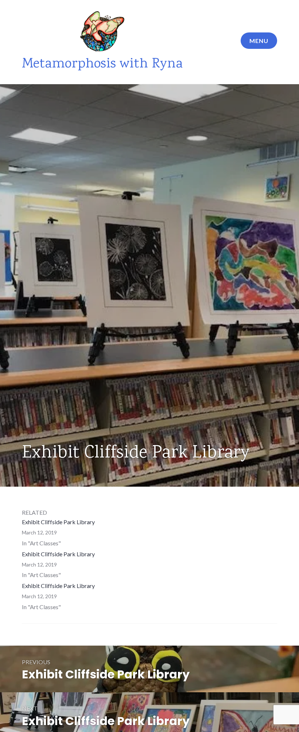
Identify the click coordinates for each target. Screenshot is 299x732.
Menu (258, 40)
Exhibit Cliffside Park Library (58, 521)
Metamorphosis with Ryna (102, 64)
